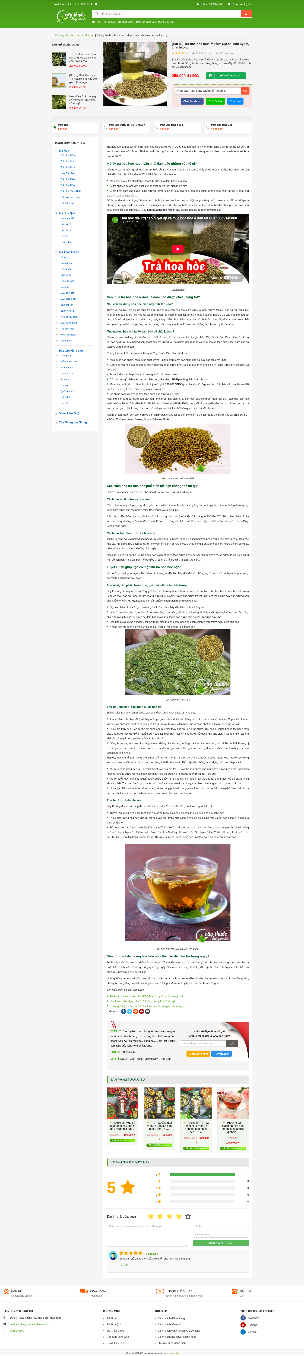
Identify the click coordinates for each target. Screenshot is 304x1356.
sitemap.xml (172, 1353)
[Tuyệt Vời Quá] (188, 1216)
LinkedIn (252, 1331)
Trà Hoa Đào (68, 179)
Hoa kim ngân (68, 334)
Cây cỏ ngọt (67, 292)
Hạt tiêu (65, 385)
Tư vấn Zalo (221, 1053)
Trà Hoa (96, 22)
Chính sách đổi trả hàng (171, 1318)
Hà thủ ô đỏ (67, 373)
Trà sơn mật (67, 328)
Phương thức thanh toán (171, 1342)
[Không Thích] (151, 1216)
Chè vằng (66, 274)
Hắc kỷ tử (66, 230)
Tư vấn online (199, 1053)
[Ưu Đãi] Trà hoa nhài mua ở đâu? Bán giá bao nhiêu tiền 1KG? (197, 1127)
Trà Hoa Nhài (68, 167)
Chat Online (215, 101)
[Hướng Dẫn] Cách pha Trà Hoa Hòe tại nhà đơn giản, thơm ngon (83, 79)
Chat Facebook (192, 101)
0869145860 (17, 1330)
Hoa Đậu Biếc (68, 173)
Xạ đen (64, 257)
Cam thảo (66, 340)
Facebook (253, 1317)
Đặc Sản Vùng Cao (146, 22)
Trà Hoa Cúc (68, 161)
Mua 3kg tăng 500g (171, 127)
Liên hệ (72, 4)
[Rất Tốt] (178, 1216)
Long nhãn (66, 242)
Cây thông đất (68, 298)
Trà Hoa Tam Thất (71, 191)
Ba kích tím (67, 367)
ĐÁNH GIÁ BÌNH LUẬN (220, 1243)
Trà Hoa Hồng (68, 155)
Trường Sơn (150, 1253)
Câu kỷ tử (66, 224)
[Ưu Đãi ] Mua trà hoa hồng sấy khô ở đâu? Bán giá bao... (122, 1125)
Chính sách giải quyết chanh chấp (176, 1336)
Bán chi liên (67, 304)
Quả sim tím (67, 391)
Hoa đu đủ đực (69, 316)
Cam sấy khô (68, 218)
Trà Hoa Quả (108, 22)
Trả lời (125, 1265)
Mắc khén (66, 397)
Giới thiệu (58, 4)
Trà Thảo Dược (126, 22)
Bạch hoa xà (67, 310)
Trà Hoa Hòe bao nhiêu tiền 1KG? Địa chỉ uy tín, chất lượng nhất (83, 58)
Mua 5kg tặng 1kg (222, 127)
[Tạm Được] (160, 1216)
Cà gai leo (66, 262)
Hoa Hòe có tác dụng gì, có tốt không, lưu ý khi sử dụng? (83, 100)
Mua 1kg (63, 127)
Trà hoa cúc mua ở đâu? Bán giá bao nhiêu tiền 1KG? (159, 1125)
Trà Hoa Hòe (82, 35)
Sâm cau (65, 379)
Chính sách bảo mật (169, 1324)
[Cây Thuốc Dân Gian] (72, 16)
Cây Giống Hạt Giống (73, 422)
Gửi (245, 90)
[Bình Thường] (169, 1216)
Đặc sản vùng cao (71, 350)
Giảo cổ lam (67, 280)
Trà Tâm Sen (68, 203)
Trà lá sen (66, 268)
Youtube (253, 1324)
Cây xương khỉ (69, 322)
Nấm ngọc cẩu (69, 361)
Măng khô (66, 355)
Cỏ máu (65, 286)
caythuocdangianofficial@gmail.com (30, 1324)
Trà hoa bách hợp (70, 197)
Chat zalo (235, 101)
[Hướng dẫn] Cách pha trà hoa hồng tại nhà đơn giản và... (233, 1127)
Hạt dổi (64, 403)
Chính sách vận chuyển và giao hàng (178, 1330)
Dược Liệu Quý (166, 22)
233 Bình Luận (203, 53)
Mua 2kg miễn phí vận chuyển (127, 127)
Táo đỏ (64, 236)
